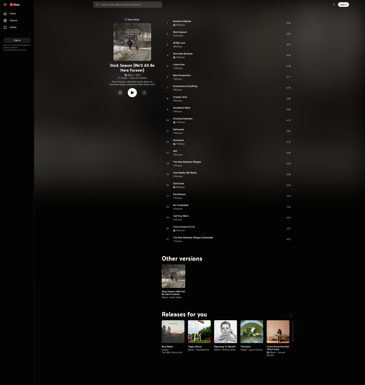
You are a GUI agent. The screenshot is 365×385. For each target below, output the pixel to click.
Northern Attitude (182, 21)
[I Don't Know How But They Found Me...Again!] (278, 331)
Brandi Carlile (228, 349)
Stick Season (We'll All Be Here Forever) (173, 293)
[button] (120, 93)
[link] (17, 13)
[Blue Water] (173, 331)
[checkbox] (288, 23)
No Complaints (181, 205)
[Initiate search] (97, 4)
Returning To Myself (224, 346)
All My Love (179, 43)
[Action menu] (144, 93)
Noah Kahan (133, 19)
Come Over (179, 64)
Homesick (178, 140)
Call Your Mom (180, 216)
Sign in (343, 4)
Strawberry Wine (181, 107)
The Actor (245, 346)
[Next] (290, 315)
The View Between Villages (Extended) (193, 237)
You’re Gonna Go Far (184, 226)
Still (175, 151)
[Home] (15, 4)
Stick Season (180, 32)
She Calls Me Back (182, 53)
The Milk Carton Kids (172, 352)
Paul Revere (179, 194)
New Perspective (182, 75)
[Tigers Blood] (199, 331)
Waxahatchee (202, 349)
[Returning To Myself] (225, 331)
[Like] (267, 23)
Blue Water (167, 346)
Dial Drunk (178, 183)
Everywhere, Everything (185, 86)
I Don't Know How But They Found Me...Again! (278, 349)
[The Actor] (251, 331)
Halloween (178, 129)
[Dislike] (272, 23)
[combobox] (131, 4)
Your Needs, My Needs (185, 172)
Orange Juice (180, 97)
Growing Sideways (182, 118)
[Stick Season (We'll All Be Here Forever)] (173, 276)
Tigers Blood (194, 346)
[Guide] (5, 4)
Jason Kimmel (256, 349)
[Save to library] (120, 92)
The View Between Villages (187, 162)
